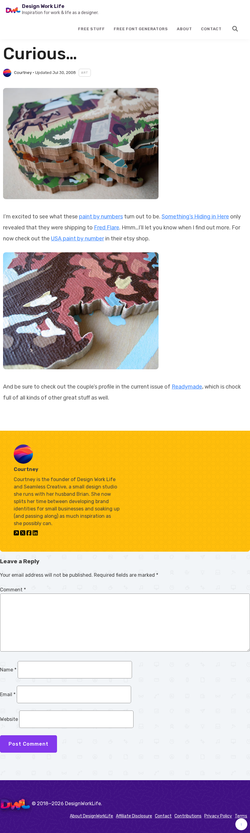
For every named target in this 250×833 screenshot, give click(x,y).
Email (8, 694)
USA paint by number (77, 238)
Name (8, 670)
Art (84, 73)
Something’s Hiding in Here (195, 216)
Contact (211, 29)
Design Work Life (43, 6)
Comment (13, 590)
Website (9, 719)
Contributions (188, 816)
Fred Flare (106, 227)
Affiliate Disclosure (134, 816)
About (184, 29)
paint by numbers (101, 216)
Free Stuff (91, 29)
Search (235, 28)
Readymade (187, 386)
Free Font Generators (141, 29)
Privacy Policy (218, 816)
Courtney (23, 72)
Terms (241, 816)
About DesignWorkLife (91, 816)
